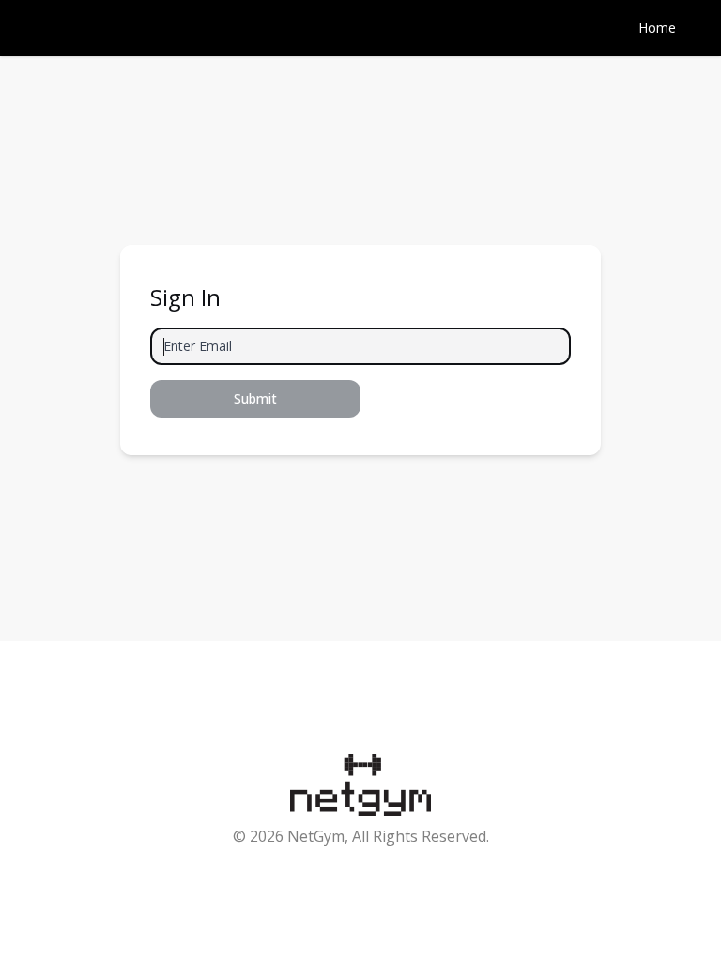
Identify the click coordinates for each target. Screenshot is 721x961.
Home (657, 28)
